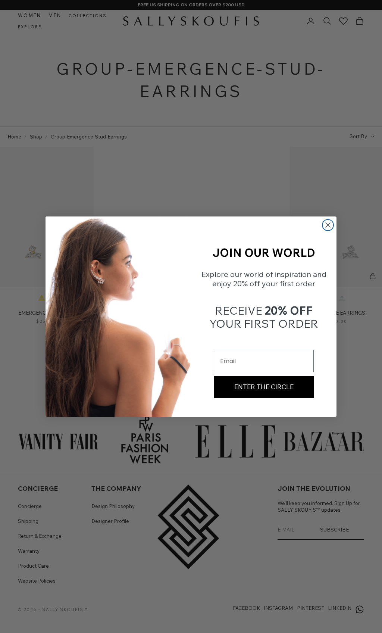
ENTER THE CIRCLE (264, 387)
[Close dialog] (328, 225)
